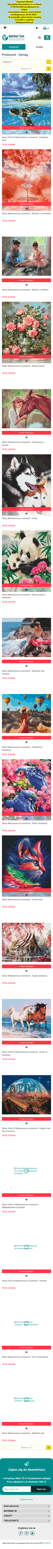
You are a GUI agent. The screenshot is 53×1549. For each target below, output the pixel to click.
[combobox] (26, 62)
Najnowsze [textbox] (7, 62)
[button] (26, 1506)
